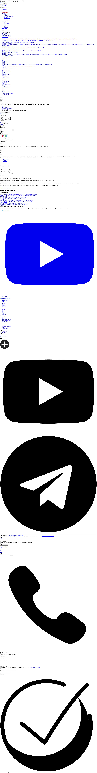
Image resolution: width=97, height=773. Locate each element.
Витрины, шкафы (5, 64)
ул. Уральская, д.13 (3, 9)
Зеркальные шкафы (41, 47)
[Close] (1, 537)
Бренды (3, 304)
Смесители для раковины (33, 54)
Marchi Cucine (6, 61)
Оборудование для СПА (6, 319)
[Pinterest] (2, 136)
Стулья (45, 64)
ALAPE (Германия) (20, 44)
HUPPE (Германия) (13, 42)
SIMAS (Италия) (5, 47)
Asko (3, 79)
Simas (3, 311)
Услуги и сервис (5, 328)
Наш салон (4, 324)
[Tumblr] (3, 136)
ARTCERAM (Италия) (28, 44)
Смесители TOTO (5, 54)
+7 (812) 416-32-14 (3, 5)
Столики (40, 64)
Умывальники (6, 50)
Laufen (3, 312)
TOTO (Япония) (8, 45)
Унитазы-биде (30, 50)
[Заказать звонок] (48, 551)
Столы (43, 64)
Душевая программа (25, 54)
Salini (3, 313)
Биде (3, 50)
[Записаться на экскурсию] (5, 298)
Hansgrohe (4, 314)
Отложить (3, 112)
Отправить (2, 674)
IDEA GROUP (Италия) (61, 44)
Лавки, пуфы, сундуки (29, 64)
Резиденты (4, 305)
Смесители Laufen (12, 54)
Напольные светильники (6, 66)
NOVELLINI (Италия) (6, 42)
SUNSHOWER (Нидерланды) (28, 42)
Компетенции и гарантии (6, 326)
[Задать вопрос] (48, 552)
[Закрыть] (0, 653)
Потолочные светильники (30, 66)
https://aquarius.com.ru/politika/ (35, 667)
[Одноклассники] (4, 348)
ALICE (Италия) (19, 47)
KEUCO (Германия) (79, 44)
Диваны (9, 64)
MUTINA (4, 75)
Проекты (4, 327)
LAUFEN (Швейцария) (43, 40)
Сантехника (4, 317)
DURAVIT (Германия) (36, 44)
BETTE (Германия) (24, 40)
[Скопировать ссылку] (8, 136)
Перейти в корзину (3, 546)
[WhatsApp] (5, 136)
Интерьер (4, 318)
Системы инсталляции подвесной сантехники (20, 50)
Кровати (23, 64)
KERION (4, 73)
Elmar (3, 61)
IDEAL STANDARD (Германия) (33, 40)
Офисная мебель (36, 64)
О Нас (3, 303)
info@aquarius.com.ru (4, 339)
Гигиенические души (56, 54)
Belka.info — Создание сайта (18, 535)
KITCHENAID (6, 81)
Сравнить (8, 112)
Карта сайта (11, 535)
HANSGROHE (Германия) (52, 44)
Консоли (18, 64)
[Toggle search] (1, 101)
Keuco (3, 310)
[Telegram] (6, 136)
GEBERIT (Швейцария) (44, 44)
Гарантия (4, 163)
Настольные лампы (23, 66)
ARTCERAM (4, 40)
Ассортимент (4, 325)
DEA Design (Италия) (11, 40)
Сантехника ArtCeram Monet (38, 50)
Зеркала (12, 64)
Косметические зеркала (34, 47)
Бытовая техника (5, 321)
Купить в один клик (4, 134)
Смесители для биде (48, 54)
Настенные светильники (15, 66)
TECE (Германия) (15, 52)
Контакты (4, 306)
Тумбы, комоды (49, 64)
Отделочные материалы (6, 320)
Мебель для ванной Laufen (7, 44)
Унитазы (10, 50)
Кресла (21, 64)
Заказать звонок (3, 332)
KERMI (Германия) (20, 42)
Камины (15, 64)
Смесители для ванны (41, 54)
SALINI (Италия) (50, 40)
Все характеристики (3, 122)
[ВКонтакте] (1, 136)
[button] (1, 539)
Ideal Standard (4, 309)
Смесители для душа (18, 54)
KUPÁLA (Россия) (18, 40)
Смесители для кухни (63, 54)
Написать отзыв (3, 2)
